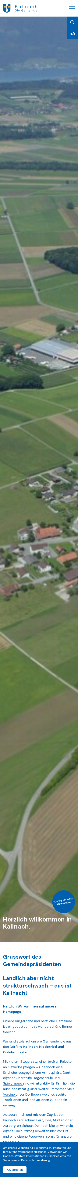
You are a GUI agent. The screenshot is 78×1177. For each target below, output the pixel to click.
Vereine (9, 1094)
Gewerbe (15, 1067)
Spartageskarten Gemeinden (63, 901)
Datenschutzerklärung (35, 1160)
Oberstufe (24, 1078)
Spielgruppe (13, 1083)
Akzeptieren (15, 1170)
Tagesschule (43, 1078)
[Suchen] (72, 22)
